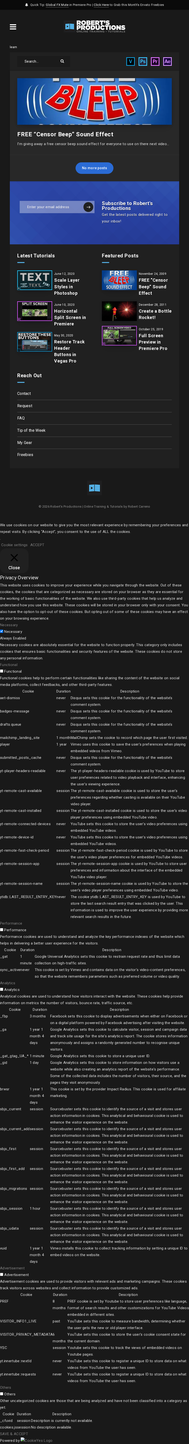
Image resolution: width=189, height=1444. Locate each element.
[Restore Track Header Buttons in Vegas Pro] (34, 342)
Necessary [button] (9, 625)
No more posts (94, 168)
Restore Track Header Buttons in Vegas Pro (69, 351)
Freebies (25, 454)
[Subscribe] (88, 207)
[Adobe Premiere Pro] (155, 61)
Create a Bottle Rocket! (155, 314)
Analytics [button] (8, 983)
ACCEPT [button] (37, 545)
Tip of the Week (31, 430)
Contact (24, 393)
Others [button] (5, 1387)
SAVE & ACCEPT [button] (14, 1434)
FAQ (21, 418)
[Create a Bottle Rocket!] (119, 311)
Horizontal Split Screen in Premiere (70, 317)
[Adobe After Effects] (167, 61)
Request (24, 405)
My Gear (24, 442)
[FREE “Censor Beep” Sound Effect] (119, 280)
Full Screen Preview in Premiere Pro (153, 342)
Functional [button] (8, 665)
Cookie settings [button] (14, 545)
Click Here (101, 5)
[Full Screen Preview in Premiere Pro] (119, 336)
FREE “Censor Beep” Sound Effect (65, 134)
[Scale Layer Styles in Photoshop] (34, 280)
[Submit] (63, 60)
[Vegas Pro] (130, 61)
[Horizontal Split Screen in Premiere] (34, 311)
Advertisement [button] (12, 1268)
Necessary (13, 631)
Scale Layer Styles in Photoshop (67, 286)
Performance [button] (11, 923)
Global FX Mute (57, 5)
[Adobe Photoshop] (143, 61)
